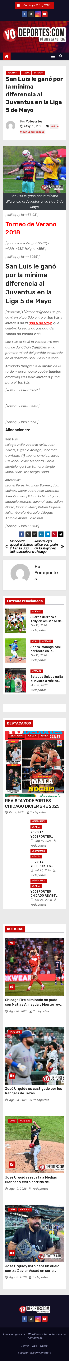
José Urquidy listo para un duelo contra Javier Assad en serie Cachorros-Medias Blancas (32, 1270)
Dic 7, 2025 (17, 812)
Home (25, 1346)
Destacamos (16, 735)
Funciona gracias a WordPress (22, 1334)
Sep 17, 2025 (44, 841)
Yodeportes (34, 121)
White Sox (15, 1032)
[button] (61, 56)
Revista (44, 735)
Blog (34, 1346)
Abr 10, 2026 (38, 655)
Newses (57, 1334)
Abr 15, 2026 (38, 625)
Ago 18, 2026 (18, 1277)
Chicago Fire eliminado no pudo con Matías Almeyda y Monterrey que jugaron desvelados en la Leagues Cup (32, 1007)
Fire (11, 943)
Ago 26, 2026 (18, 1011)
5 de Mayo (13, 72)
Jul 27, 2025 (43, 870)
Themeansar (34, 1338)
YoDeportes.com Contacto (34, 1352)
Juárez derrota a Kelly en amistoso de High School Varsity (46, 621)
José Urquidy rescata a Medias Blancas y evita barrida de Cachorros (31, 1182)
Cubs (35, 641)
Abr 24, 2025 (44, 900)
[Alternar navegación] (53, 56)
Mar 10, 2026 (39, 685)
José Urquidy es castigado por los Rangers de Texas (33, 1091)
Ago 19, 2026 (18, 1189)
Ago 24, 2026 (18, 1100)
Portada (38, 72)
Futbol (26, 72)
